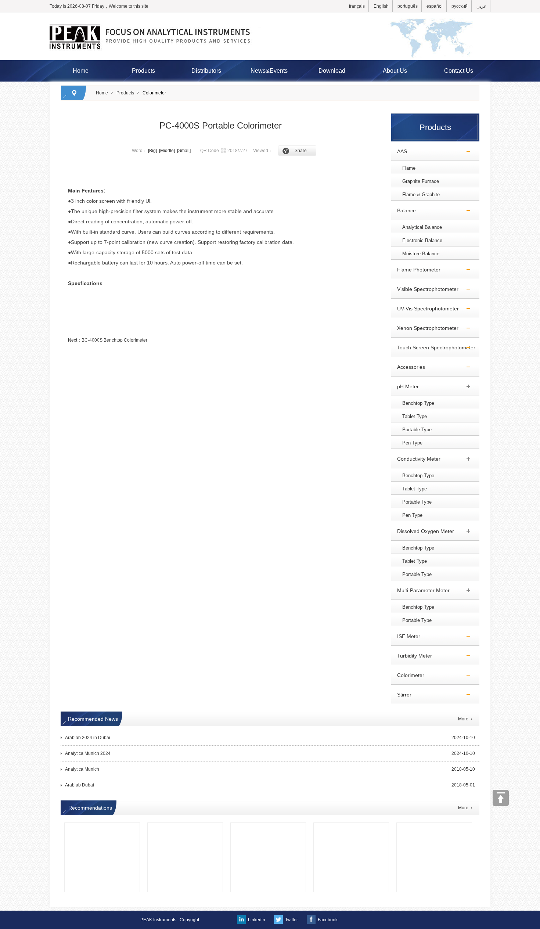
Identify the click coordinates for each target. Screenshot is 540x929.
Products (143, 71)
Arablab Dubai (79, 785)
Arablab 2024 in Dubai (87, 737)
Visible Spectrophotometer (424, 289)
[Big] (152, 150)
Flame (408, 168)
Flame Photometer (415, 270)
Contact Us (458, 71)
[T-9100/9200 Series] (351, 833)
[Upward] (501, 798)
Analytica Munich (82, 769)
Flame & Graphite (421, 194)
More (463, 718)
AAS (399, 151)
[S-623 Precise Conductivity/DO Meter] (185, 833)
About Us (395, 71)
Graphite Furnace (420, 181)
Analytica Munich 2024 (88, 753)
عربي (481, 6)
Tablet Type (414, 416)
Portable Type (417, 429)
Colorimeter (154, 93)
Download (331, 71)
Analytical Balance (422, 227)
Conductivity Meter (415, 459)
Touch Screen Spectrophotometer (433, 347)
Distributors (206, 71)
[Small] (184, 150)
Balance (403, 210)
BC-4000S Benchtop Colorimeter (114, 340)
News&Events (269, 71)
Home (81, 71)
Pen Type (412, 443)
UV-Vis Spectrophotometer (425, 309)
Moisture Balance (420, 253)
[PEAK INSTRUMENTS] (270, 15)
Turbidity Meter (411, 656)
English (381, 6)
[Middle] (167, 150)
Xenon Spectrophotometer (424, 328)
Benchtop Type (418, 403)
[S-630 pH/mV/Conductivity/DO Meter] (102, 833)
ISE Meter (405, 636)
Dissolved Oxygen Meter (422, 531)
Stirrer (401, 695)
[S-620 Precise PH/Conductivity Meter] (434, 833)
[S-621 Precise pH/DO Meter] (268, 833)
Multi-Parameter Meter (420, 590)
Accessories (408, 367)
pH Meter (405, 386)
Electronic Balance (422, 240)
